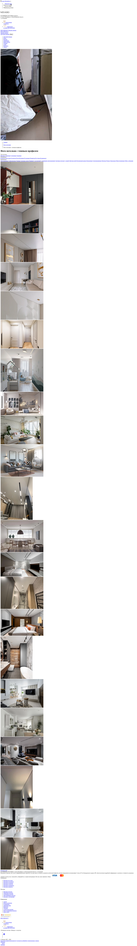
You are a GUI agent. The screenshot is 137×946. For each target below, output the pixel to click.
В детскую (13, 158)
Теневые (18, 160)
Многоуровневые (120, 160)
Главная (5, 142)
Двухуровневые (4, 160)
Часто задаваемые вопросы (10, 910)
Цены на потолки (7, 903)
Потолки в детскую (8, 884)
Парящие (31, 160)
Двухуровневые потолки (9, 895)
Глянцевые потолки (8, 893)
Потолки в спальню (8, 883)
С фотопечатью (12, 160)
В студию (37, 158)
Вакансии (5, 906)
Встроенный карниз (81, 160)
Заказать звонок (12, 30)
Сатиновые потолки (8, 894)
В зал (17, 158)
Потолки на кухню (8, 880)
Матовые (3, 155)
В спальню (27, 158)
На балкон (21, 158)
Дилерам (5, 908)
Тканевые (19, 155)
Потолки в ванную (8, 886)
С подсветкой (37, 160)
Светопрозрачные (97, 160)
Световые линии (25, 160)
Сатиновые (13, 155)
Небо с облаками (129, 160)
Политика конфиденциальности (8, 940)
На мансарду (43, 158)
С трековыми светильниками (48, 160)
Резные (108, 160)
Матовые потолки (7, 891)
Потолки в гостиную (8, 881)
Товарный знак (7, 905)
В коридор (32, 158)
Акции (5, 901)
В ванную (3, 158)
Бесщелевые (90, 160)
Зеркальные (113, 160)
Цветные (104, 160)
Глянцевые (8, 155)
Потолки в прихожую (8, 885)
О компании (6, 904)
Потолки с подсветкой (8, 896)
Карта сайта (6, 912)
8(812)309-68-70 (4, 30)
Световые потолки (59, 160)
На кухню (8, 158)
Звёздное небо (72, 160)
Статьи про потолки (8, 909)
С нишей (67, 160)
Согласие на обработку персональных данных (27, 940)
